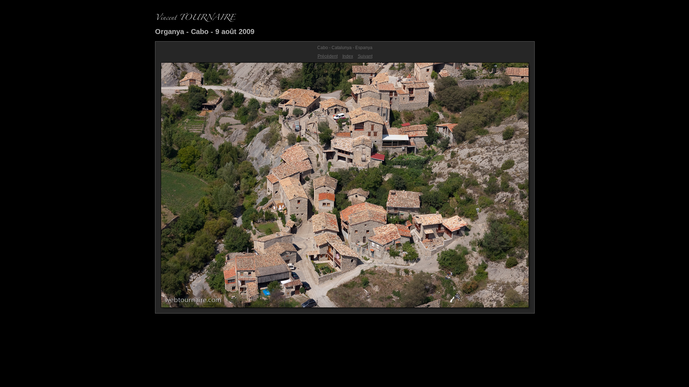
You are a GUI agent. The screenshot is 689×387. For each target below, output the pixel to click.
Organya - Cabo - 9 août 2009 (204, 31)
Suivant (365, 56)
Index (347, 56)
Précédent (328, 56)
